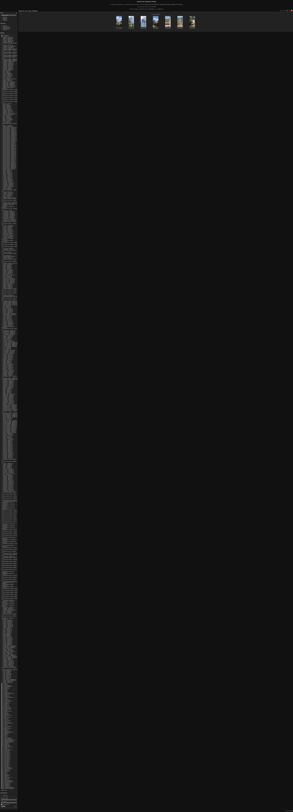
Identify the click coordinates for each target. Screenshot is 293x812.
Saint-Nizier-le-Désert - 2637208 (10, 577)
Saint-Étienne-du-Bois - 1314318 (10, 531)
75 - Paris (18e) (6, 758)
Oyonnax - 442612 (7, 442)
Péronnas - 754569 (7, 455)
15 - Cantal (5, 695)
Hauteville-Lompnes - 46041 (9, 301)
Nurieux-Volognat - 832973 (8, 432)
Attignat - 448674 (6, 80)
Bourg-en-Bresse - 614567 (8, 152)
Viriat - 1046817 (6, 670)
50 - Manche (5, 729)
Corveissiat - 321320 (7, 248)
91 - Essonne (5, 779)
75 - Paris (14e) (6, 754)
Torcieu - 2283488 (7, 639)
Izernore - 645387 (7, 312)
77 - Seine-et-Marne (7, 768)
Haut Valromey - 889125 (8, 295)
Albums (2, 33)
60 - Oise (4, 735)
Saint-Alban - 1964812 (8, 490)
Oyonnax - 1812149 (7, 439)
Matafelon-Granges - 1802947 (9, 378)
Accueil (20, 11)
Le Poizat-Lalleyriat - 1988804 (9, 342)
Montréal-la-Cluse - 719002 (9, 407)
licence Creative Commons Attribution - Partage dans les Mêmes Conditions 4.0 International (162, 4)
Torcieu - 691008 (6, 640)
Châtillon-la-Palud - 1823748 (9, 202)
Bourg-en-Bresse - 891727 (8, 162)
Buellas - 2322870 (7, 173)
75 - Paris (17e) (6, 757)
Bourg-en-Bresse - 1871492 (9, 136)
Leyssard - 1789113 (7, 355)
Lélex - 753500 (6, 347)
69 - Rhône (5, 744)
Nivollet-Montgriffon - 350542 (9, 422)
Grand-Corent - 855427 (8, 282)
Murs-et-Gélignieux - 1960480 (9, 415)
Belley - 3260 (6, 104)
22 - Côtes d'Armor (6, 701)
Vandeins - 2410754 (7, 649)
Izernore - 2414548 (7, 310)
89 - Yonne (5, 778)
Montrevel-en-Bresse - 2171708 (9, 410)
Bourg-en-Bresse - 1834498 (9, 134)
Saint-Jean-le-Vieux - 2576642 (9, 551)
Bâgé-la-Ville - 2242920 (8, 82)
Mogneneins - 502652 (7, 395)
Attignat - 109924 (6, 79)
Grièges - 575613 (6, 286)
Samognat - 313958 (7, 608)
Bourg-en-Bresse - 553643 (8, 148)
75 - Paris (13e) (6, 753)
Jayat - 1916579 (6, 316)
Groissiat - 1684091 (7, 287)
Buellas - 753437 (6, 174)
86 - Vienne (5, 776)
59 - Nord (4, 734)
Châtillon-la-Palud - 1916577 (9, 203)
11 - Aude (4, 691)
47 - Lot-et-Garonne (7, 726)
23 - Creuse (5, 702)
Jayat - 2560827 (6, 318)
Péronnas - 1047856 (7, 452)
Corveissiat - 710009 (7, 249)
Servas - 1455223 (7, 611)
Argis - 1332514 (6, 77)
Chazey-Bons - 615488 (8, 217)
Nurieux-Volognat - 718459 (8, 431)
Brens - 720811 (6, 171)
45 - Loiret (5, 724)
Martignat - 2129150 (7, 373)
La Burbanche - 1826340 (8, 332)
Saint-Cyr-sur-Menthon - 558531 (10, 509)
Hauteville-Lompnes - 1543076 (9, 298)
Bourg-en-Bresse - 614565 (8, 151)
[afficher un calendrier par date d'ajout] (287, 11)
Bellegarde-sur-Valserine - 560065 (10, 91)
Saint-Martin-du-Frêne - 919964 (9, 565)
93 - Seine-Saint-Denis (7, 781)
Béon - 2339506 (6, 118)
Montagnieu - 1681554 (8, 400)
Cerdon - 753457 (6, 177)
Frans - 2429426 (6, 276)
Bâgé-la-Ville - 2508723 (8, 84)
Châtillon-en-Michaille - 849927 (9, 198)
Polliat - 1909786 (6, 466)
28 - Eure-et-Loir (6, 706)
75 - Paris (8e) (5, 765)
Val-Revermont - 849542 (8, 647)
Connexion (5, 795)
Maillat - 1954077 (6, 360)
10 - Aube (4, 690)
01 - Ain (4, 36)
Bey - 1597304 (6, 121)
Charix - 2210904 (6, 194)
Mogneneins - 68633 (7, 396)
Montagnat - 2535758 (7, 397)
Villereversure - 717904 (8, 666)
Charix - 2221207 (6, 195)
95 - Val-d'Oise (6, 783)
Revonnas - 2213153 (7, 484)
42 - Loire (4, 721)
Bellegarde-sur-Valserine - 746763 (10, 95)
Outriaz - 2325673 (7, 437)
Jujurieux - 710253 (7, 325)
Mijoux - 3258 (6, 390)
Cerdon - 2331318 (7, 176)
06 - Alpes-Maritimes (7, 686)
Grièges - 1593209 (7, 285)
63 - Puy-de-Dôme (6, 738)
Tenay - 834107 (6, 633)
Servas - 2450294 (7, 613)
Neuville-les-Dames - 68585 (9, 421)
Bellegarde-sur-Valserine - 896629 (10, 101)
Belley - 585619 (6, 107)
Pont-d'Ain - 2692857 (7, 48)
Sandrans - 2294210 (7, 609)
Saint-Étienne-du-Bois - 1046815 (10, 529)
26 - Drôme (5, 705)
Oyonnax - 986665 (7, 451)
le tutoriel (154, 6)
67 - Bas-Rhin (5, 742)
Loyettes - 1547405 (7, 357)
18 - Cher (4, 698)
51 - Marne (5, 730)
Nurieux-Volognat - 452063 (8, 428)
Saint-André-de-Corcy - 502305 (9, 501)
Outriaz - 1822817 (7, 436)
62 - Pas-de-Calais (6, 737)
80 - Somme (5, 771)
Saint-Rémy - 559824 (7, 600)
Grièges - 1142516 (7, 284)
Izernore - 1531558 (7, 309)
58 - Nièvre (5, 733)
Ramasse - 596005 (7, 479)
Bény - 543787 (6, 116)
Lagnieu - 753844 (7, 337)
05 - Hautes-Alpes (6, 685)
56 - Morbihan (5, 732)
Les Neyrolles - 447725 (8, 351)
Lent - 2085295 (6, 348)
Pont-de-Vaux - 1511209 (8, 473)
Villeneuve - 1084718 (7, 662)
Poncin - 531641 (6, 468)
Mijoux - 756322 (6, 393)
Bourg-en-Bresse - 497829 (8, 145)
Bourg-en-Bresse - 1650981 (9, 131)
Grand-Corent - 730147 (8, 280)
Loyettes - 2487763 (7, 45)
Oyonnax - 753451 (7, 447)
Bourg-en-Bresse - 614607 (8, 156)
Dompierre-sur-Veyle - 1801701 (9, 259)
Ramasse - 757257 (7, 480)
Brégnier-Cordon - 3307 (8, 169)
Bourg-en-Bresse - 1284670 (9, 129)
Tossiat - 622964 (6, 644)
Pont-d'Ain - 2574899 (7, 47)
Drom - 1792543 (6, 268)
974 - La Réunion (6, 786)
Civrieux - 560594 (7, 227)
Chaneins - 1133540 (7, 192)
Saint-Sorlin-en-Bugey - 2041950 (10, 43)
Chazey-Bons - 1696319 (8, 212)
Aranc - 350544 (6, 72)
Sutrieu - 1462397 (7, 623)
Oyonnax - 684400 (7, 446)
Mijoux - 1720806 (6, 389)
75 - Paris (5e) (5, 762)
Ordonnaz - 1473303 (7, 434)
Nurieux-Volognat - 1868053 (9, 425)
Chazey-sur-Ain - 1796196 (8, 219)
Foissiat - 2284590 (7, 273)
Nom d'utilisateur (4, 798)
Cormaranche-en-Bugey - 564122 (10, 242)
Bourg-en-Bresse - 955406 (8, 166)
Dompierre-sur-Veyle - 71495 (9, 263)
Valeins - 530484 (6, 648)
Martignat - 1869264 (7, 372)
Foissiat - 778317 (6, 274)
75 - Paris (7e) (5, 764)
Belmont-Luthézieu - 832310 (9, 113)
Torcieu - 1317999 (7, 637)
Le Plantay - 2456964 (7, 341)
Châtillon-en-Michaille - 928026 (9, 200)
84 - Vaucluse (5, 774)
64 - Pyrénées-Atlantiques (8, 739)
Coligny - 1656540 (7, 230)
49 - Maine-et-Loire (6, 728)
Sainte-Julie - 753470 (7, 607)
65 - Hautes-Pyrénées (7, 740)
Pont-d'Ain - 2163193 (7, 471)
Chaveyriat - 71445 (7, 210)
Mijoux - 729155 (6, 392)
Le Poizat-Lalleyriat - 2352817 (9, 343)
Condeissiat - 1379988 (8, 233)
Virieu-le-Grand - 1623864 (8, 680)
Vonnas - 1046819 (7, 681)
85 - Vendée (5, 775)
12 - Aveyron (5, 692)
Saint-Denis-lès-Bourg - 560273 (9, 513)
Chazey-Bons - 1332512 (8, 211)
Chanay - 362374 (6, 191)
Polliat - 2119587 (6, 467)
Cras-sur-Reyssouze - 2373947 (9, 250)
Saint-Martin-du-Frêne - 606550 (9, 561)
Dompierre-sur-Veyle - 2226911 (9, 261)
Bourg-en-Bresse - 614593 (8, 153)
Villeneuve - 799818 (7, 665)
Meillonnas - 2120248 (7, 381)
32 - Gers (4, 712)
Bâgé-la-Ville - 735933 (8, 85)
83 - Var (4, 773)
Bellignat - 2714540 (7, 37)
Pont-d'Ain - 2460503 (7, 472)
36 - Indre (4, 716)
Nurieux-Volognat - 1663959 (9, 424)
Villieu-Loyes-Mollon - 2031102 (9, 667)
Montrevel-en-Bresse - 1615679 (9, 409)
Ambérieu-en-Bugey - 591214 (9, 57)
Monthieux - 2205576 (7, 402)
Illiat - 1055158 (6, 305)
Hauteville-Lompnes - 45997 (9, 300)
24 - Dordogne (6, 703)
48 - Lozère (5, 727)
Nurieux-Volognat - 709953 (8, 430)
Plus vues (5, 25)
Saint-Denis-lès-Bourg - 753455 (9, 517)
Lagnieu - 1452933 (7, 335)
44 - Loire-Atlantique (7, 723)
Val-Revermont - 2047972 (8, 645)
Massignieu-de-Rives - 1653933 (9, 376)
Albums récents (6, 27)
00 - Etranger (5, 35)
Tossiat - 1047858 (7, 641)
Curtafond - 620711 (7, 257)
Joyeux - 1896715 (7, 320)
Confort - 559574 (6, 234)
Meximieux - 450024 (7, 384)
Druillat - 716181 (6, 269)
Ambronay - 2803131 (7, 42)
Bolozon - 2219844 (7, 125)
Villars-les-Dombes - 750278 (9, 657)
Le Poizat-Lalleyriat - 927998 (9, 346)
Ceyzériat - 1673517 (7, 179)
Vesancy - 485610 (7, 653)
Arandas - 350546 (7, 74)
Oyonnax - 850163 (7, 450)
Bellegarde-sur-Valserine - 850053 (10, 99)
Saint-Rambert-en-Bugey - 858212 (10, 596)
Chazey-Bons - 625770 (8, 218)
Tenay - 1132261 (6, 627)
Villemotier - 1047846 (7, 660)
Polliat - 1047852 (6, 465)
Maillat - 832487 (6, 363)
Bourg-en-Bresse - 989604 (8, 168)
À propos (5, 19)
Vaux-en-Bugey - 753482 (8, 651)
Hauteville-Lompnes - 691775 (9, 303)
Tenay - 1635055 (6, 629)
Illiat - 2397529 (6, 307)
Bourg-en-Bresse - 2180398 (9, 139)
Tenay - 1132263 (6, 628)
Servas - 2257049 (7, 612)
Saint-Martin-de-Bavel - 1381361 (10, 557)
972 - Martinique (6, 784)
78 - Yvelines (5, 769)
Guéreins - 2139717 (7, 294)
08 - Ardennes (5, 688)
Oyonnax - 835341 (7, 448)
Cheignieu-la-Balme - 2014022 (9, 223)
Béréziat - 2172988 (7, 119)
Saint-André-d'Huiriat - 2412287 (9, 492)
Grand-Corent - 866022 (8, 283)
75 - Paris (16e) (6, 756)
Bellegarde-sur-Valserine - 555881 (10, 89)
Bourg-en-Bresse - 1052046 (9, 128)
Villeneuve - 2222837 (7, 663)
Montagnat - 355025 (7, 398)
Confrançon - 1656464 (8, 235)
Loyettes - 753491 (7, 358)
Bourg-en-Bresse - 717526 (8, 160)
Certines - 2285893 (7, 178)
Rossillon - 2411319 (7, 489)
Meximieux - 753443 (7, 386)
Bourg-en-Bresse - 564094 (8, 149)
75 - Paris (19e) (6, 759)
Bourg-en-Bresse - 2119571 (9, 138)
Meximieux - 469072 (7, 385)
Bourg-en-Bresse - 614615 (8, 159)
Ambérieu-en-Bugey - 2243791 (9, 55)
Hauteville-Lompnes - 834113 (9, 304)
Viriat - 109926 (6, 672)
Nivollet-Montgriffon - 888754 (9, 423)
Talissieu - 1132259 (7, 624)
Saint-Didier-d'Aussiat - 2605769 (10, 521)
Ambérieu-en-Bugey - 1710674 (9, 52)
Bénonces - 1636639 (7, 114)
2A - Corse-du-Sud (6, 708)
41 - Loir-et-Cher (6, 720)
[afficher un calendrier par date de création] (289, 11)
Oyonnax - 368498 (7, 441)
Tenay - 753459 (6, 632)
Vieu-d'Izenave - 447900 (8, 655)
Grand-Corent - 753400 (8, 281)
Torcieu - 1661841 (7, 638)
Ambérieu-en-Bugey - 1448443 (9, 50)
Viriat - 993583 (6, 678)
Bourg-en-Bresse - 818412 (8, 161)
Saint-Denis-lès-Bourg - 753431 (9, 515)
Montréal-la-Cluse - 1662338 (9, 404)
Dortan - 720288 (6, 267)
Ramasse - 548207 (7, 478)
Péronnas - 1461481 (7, 453)
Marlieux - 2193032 (7, 368)
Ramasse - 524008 (7, 477)
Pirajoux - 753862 (7, 464)
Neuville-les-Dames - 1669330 (9, 420)
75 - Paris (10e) (6, 750)
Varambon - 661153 (7, 650)
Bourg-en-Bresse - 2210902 (9, 140)
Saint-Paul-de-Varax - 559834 (9, 581)
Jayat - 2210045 (6, 317)
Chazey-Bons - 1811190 (8, 214)
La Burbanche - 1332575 (8, 330)
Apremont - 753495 (7, 68)
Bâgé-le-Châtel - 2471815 (8, 86)
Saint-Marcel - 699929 (7, 556)
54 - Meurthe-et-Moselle (7, 731)
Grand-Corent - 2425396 (8, 279)
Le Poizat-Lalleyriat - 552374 (9, 345)
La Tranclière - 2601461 (8, 334)
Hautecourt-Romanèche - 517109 (10, 296)
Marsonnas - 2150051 (7, 370)
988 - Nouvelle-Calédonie (8, 788)
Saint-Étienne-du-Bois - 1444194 (10, 533)
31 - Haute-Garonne (7, 711)
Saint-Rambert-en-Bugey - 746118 (10, 594)
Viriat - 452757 (6, 675)
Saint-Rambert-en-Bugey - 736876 (10, 592)
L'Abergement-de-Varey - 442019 (10, 328)
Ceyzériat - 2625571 (7, 180)
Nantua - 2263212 (7, 418)
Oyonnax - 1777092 (7, 438)
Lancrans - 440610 (7, 340)
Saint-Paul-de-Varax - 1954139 (9, 579)
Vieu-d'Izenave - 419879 (8, 654)
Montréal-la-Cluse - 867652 (9, 408)
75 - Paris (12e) (6, 752)
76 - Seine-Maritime (7, 767)
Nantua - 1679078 (7, 417)
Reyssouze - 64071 (7, 486)
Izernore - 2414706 (7, 311)
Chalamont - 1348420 (7, 183)
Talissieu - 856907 (7, 626)
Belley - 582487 (6, 105)
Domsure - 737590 (7, 264)
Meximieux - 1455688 (7, 383)
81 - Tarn (4, 772)
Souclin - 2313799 (7, 621)
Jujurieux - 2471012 (7, 322)
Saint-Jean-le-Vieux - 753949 (9, 553)
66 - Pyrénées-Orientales (8, 741)
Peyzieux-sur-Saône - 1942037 (9, 461)
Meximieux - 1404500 (7, 382)
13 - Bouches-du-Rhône (8, 693)
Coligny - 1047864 (7, 229)
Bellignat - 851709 (7, 112)
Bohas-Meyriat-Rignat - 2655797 (10, 123)
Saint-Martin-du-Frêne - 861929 (9, 563)
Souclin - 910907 (6, 622)
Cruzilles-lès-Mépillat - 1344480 (9, 253)
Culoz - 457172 (6, 255)
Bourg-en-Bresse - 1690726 (9, 132)
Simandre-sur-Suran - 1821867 (9, 614)
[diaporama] (285, 11)
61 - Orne (4, 736)
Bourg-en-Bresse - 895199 (8, 163)
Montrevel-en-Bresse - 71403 (9, 413)
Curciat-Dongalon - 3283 (8, 256)
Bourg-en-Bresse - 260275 (8, 142)
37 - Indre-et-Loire (6, 717)
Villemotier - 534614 (7, 661)
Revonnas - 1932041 (7, 483)
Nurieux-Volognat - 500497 (8, 429)
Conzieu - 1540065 (7, 236)
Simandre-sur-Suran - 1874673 (9, 616)
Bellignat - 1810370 (7, 110)
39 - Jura (4, 719)
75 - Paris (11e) (6, 751)
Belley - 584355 (6, 106)
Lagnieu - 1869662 (7, 336)
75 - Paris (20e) (6, 760)
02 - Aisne (5, 683)
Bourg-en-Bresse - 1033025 (9, 127)
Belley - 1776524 (6, 103)
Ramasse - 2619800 (7, 475)
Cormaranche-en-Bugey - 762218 (10, 244)
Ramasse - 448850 (7, 476)
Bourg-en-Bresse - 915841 (8, 164)
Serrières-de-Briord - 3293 (8, 610)
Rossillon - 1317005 (7, 487)
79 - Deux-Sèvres (6, 770)
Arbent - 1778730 (6, 75)
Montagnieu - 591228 (7, 401)
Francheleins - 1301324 (8, 275)
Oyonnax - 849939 (7, 449)
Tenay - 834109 (6, 634)
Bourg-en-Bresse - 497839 (8, 146)
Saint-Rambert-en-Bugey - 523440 (10, 588)
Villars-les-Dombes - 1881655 (9, 656)
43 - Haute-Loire (6, 722)
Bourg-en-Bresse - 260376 (8, 143)
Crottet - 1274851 (6, 252)
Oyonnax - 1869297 (7, 440)
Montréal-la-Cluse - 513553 (9, 406)
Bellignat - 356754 (7, 111)
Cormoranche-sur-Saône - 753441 (10, 246)
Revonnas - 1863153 (7, 482)
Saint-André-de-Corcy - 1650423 (10, 496)
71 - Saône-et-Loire (7, 746)
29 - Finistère (5, 707)
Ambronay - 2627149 (7, 64)
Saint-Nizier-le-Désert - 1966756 (10, 575)
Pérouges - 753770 (7, 458)
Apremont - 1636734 (7, 67)
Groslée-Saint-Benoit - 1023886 (9, 288)
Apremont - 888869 (7, 69)
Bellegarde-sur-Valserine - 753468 (10, 97)
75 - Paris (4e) (5, 761)
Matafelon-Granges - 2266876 (9, 379)
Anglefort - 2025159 (7, 66)
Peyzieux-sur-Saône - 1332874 (9, 459)
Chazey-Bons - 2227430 (8, 215)
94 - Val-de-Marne (6, 782)
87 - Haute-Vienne (6, 777)
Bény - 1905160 (6, 115)
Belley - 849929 (6, 109)
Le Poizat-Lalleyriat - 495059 (9, 344)
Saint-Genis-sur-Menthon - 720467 (10, 543)
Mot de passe (4, 801)
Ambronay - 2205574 (7, 63)
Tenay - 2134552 (6, 631)
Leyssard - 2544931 (7, 40)
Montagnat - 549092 (7, 399)
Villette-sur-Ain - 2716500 (8, 46)
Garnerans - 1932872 (7, 278)
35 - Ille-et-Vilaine (6, 715)
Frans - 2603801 (6, 277)
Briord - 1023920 (6, 172)
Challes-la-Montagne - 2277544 (9, 189)
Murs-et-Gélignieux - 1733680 (9, 414)
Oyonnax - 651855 (7, 445)
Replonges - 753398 (7, 481)
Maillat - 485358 (6, 361)
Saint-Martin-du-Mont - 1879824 (9, 567)
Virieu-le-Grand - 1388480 (8, 679)
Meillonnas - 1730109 (7, 380)
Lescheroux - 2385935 (8, 353)
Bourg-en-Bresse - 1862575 (9, 135)
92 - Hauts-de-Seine (7, 780)
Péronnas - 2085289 (7, 454)
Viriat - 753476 (6, 677)
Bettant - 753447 (6, 120)
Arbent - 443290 (6, 76)
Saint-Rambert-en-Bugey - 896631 (10, 598)
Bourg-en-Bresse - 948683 (8, 165)
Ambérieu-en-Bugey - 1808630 (9, 53)
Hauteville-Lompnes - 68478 (9, 302)
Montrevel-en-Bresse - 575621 (9, 412)
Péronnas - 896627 (7, 456)
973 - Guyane (5, 785)
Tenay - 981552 (6, 636)
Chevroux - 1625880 (7, 225)
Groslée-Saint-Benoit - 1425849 (9, 290)
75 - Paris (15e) (6, 755)
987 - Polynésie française (8, 787)
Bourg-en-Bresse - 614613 (8, 158)
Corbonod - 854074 (7, 237)
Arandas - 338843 (7, 73)
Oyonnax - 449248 (7, 443)
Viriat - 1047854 (6, 671)
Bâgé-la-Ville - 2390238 (8, 83)
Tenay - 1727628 (6, 630)
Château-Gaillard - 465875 (8, 197)
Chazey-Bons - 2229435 (8, 216)
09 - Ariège (5, 689)
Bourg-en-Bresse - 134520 (8, 130)
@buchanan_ (152, 9)
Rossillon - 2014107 (7, 488)
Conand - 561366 (6, 232)
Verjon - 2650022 (6, 652)
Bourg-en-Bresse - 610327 (8, 150)
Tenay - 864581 (6, 635)
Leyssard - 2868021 (7, 41)
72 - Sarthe (5, 747)
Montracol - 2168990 (7, 403)
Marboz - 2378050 (7, 366)
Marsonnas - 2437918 (7, 371)
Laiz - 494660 (6, 339)
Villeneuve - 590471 (7, 664)
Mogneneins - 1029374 (8, 394)
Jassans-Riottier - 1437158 (8, 313)
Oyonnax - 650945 (7, 444)
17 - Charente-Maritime (7, 697)
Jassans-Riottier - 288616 (8, 314)
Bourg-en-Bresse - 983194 (8, 167)
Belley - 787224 (6, 108)
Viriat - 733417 (6, 676)
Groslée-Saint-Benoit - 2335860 (9, 292)
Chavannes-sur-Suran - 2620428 (10, 208)
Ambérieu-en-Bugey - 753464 (9, 60)
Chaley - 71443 (6, 187)
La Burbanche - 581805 (8, 333)
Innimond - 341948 (7, 308)
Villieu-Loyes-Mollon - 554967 (9, 669)
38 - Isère (4, 718)
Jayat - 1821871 (6, 315)
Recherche (5, 18)
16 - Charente (5, 696)
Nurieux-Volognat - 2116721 (9, 426)
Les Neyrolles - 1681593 (8, 350)
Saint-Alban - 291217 (7, 491)
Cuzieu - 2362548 (7, 258)
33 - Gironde (5, 713)
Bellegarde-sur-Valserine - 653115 (10, 93)
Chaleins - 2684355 (7, 186)
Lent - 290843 (6, 349)
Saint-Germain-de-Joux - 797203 (10, 549)
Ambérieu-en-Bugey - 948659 (9, 61)
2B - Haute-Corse (6, 709)
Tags (4, 17)
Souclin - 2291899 (7, 620)
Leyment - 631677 (7, 354)
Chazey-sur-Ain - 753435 (8, 220)
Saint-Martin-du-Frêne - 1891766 (10, 559)
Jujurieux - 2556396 (7, 323)
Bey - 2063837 (6, 122)
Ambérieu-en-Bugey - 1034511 (9, 49)
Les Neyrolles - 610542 (8, 352)
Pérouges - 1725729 (7, 457)
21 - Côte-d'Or (5, 700)
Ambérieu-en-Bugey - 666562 (9, 59)
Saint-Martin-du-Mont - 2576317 (9, 569)
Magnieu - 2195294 (7, 359)
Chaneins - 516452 (7, 193)
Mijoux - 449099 (6, 391)
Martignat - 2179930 (7, 374)
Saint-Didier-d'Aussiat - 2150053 (10, 519)
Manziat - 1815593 (7, 365)
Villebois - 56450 (6, 659)
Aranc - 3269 (5, 71)
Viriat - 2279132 (6, 673)
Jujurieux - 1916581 (7, 321)
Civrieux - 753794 (7, 228)
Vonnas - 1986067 (7, 682)
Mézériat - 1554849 (7, 387)
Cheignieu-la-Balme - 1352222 (9, 221)
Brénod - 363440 (6, 170)
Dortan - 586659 (6, 266)
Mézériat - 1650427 (7, 388)
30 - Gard (4, 710)
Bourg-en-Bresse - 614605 (8, 155)
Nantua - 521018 (6, 419)
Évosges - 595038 (7, 271)
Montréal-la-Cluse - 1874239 (9, 405)
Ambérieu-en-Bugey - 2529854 (9, 56)
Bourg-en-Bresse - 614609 (8, 157)
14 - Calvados (5, 694)
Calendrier (5, 29)
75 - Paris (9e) (5, 766)
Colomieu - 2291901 (7, 231)
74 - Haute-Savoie (6, 749)
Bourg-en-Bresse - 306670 (8, 144)
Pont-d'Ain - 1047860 (7, 469)
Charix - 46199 (6, 196)
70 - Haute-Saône (6, 745)
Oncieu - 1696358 (7, 433)
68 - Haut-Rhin (6, 743)
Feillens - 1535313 (7, 272)
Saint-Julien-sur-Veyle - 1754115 (10, 554)
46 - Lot (4, 725)
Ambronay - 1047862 (7, 62)
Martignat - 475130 (7, 375)
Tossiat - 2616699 (7, 643)
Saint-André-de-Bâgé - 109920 (9, 494)
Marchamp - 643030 (7, 367)
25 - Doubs (5, 704)
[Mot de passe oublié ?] (15, 807)
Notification (5, 20)
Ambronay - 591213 (7, 65)
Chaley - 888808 (6, 188)
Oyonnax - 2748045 (7, 38)
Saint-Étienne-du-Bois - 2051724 (10, 535)
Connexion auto (5, 804)
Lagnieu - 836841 (7, 338)
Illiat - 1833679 (6, 306)
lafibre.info (161, 9)
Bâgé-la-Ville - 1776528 (8, 81)
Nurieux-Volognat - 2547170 (9, 427)
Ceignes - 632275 (7, 175)
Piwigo (291, 810)
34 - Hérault (5, 714)
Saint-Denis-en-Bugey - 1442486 (10, 511)
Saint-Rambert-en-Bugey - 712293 (10, 590)
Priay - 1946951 (6, 474)
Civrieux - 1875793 (7, 226)
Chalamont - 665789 (7, 185)
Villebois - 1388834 (7, 658)
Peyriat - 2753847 (7, 39)
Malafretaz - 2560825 (7, 364)
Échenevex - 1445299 (7, 270)
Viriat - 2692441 (6, 674)
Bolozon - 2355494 (7, 126)
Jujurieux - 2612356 (7, 324)
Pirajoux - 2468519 (7, 463)
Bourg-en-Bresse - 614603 (8, 154)
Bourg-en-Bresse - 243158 (8, 141)
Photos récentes (6, 26)
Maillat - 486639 (6, 362)
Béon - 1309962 (6, 117)
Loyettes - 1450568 (7, 356)
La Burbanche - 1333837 (8, 331)
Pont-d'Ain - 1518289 (7, 470)
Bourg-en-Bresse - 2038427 (9, 137)
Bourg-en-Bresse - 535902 (8, 147)
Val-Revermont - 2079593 (8, 646)
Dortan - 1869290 (6, 265)
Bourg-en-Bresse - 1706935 (9, 133)
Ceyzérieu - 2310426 (7, 182)
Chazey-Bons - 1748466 (8, 213)
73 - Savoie (5, 748)
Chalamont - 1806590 (7, 184)
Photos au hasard (6, 28)
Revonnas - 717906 (7, 485)
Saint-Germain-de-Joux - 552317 (10, 547)
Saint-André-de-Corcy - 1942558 (10, 498)
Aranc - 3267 (5, 70)
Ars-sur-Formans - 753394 (8, 78)
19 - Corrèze (5, 699)
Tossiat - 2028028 (7, 642)
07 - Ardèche (5, 687)
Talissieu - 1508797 (7, 625)
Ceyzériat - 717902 (7, 181)
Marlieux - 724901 (7, 369)
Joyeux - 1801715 (7, 319)
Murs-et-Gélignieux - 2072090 (9, 416)
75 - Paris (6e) (5, 763)
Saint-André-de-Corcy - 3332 (9, 500)
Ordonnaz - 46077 (7, 435)
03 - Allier (4, 684)
